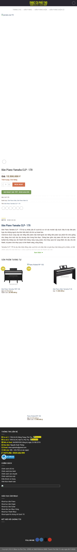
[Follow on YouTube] (50, 540)
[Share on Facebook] (7, 208)
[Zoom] (4, 162)
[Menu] (3, 3)
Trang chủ (17, 10)
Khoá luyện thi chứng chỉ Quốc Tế (13, 514)
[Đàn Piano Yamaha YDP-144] (13, 275)
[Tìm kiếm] (6, 3)
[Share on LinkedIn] (21, 208)
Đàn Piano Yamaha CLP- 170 (12, 203)
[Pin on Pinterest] (17, 208)
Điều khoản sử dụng (8, 479)
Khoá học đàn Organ (8, 504)
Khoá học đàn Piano (8, 501)
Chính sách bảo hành (9, 471)
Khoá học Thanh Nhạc (9, 512)
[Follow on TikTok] (46, 540)
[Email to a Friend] (14, 208)
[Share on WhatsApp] (3, 208)
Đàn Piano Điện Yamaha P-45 (62, 289)
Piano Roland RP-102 (34, 416)
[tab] (4, 220)
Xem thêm (37, 252)
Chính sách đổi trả (8, 469)
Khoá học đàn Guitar (8, 507)
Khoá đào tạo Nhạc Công (10, 509)
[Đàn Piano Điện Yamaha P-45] (64, 275)
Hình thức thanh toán (9, 482)
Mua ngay (18, 184)
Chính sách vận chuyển (9, 474)
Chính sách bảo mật (8, 476)
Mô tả (4, 220)
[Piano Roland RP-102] (39, 338)
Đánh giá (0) (11, 220)
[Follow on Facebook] (37, 540)
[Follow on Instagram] (41, 540)
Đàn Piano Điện (41, 10)
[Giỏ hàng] (73, 3)
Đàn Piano (28, 10)
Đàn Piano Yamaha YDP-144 (11, 289)
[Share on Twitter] (10, 208)
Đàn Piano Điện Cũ (56, 10)
